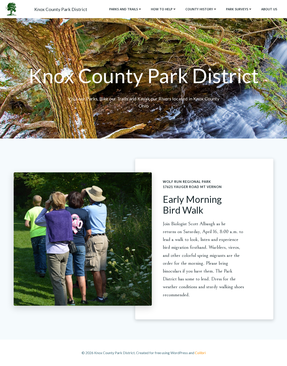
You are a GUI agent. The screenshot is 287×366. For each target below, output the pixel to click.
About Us (269, 9)
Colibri (200, 353)
